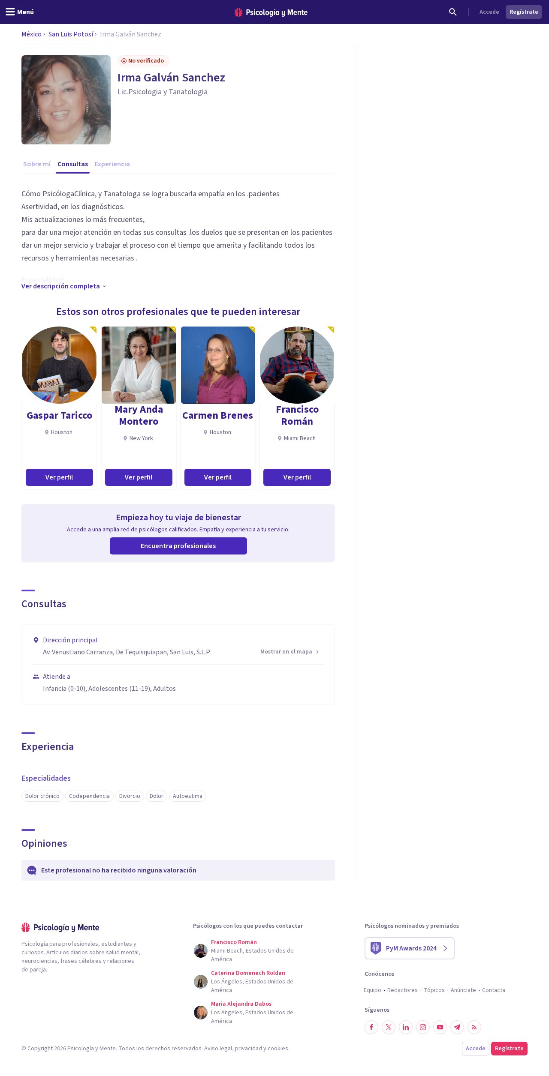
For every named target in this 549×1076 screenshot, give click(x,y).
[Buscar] (453, 12)
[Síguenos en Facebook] (371, 1027)
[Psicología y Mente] (271, 12)
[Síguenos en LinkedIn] (406, 1027)
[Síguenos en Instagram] (423, 1027)
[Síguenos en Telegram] (457, 1027)
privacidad (248, 1048)
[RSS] (474, 1027)
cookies (278, 1048)
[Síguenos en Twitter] (388, 1027)
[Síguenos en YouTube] (440, 1027)
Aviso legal (218, 1048)
